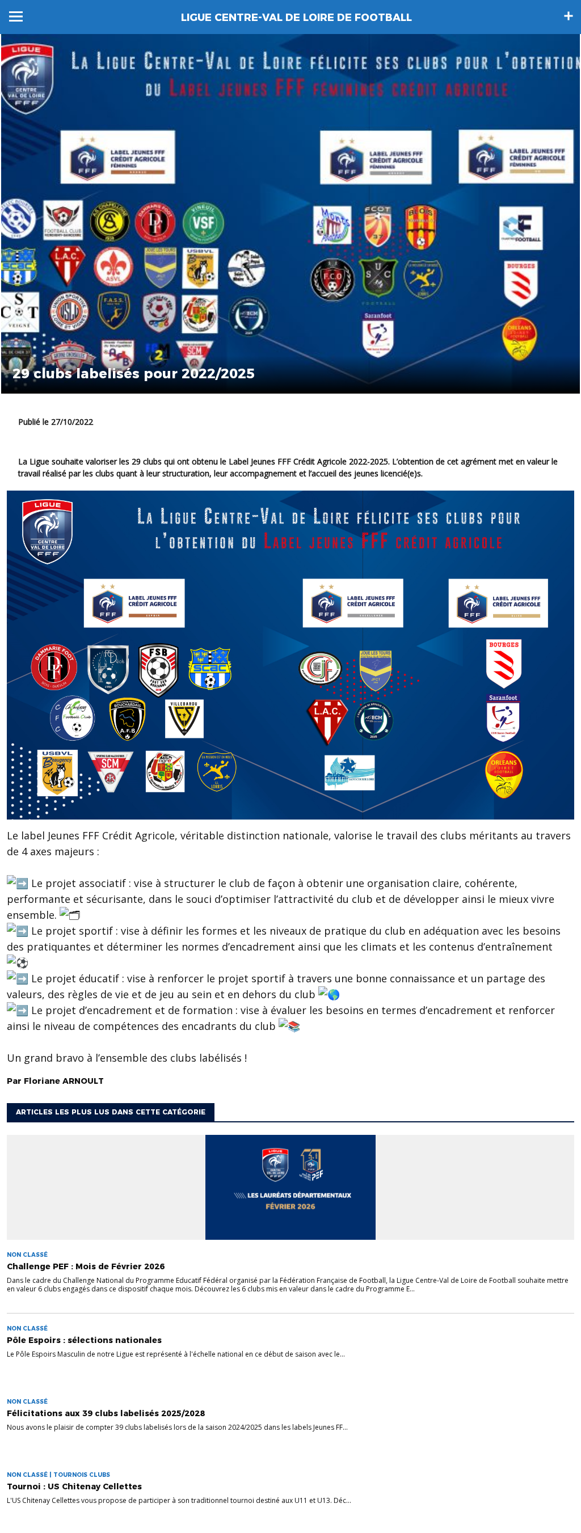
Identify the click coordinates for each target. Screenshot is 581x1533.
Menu (16, 16)
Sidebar (568, 16)
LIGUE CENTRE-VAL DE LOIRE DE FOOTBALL (296, 17)
